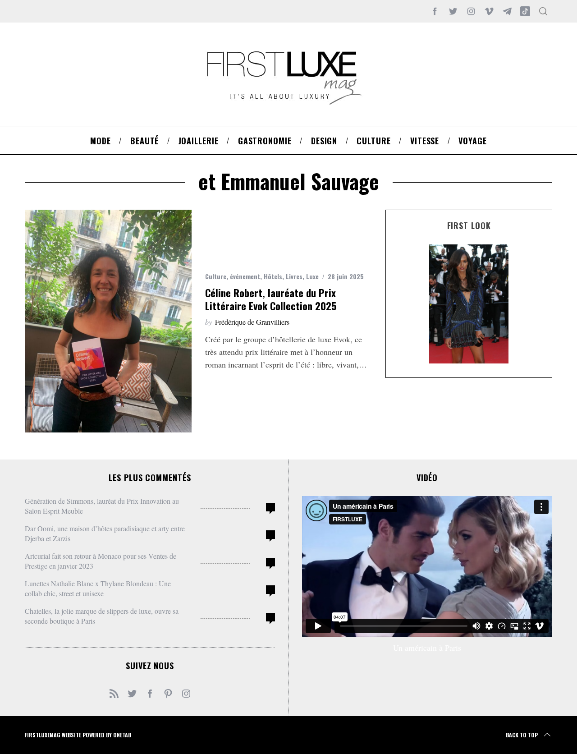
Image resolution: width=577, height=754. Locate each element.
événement (245, 276)
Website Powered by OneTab (96, 735)
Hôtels (273, 276)
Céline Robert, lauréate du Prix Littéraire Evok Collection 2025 (270, 299)
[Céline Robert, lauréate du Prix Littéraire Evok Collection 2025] (108, 321)
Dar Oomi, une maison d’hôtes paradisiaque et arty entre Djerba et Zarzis (105, 533)
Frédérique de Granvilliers (252, 321)
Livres (294, 276)
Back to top (522, 735)
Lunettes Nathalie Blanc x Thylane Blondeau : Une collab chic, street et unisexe (98, 588)
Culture (215, 276)
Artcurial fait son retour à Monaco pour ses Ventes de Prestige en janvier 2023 (100, 560)
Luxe (312, 276)
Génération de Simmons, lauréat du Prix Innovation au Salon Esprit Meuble (102, 505)
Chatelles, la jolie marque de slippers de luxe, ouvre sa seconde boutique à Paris (102, 615)
